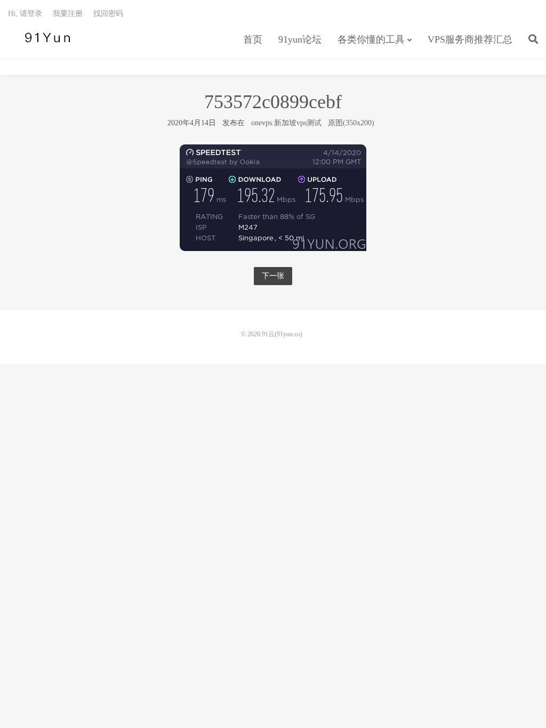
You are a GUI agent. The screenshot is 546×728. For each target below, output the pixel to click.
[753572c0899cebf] (273, 197)
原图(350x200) (351, 123)
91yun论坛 (300, 39)
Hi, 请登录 (25, 14)
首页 (252, 39)
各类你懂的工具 (371, 39)
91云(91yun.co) (45, 37)
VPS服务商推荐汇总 (470, 39)
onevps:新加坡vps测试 (286, 123)
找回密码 (108, 14)
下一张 (273, 276)
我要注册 (68, 14)
